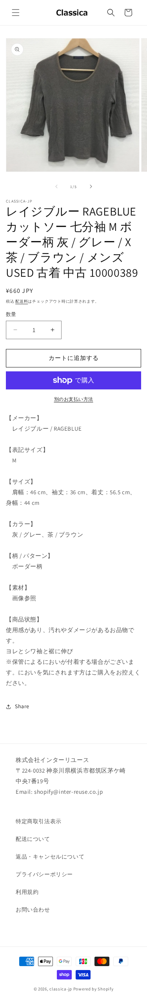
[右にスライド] (91, 186)
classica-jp (60, 989)
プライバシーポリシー (44, 874)
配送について (33, 838)
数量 (11, 314)
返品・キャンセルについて (50, 856)
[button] (15, 12)
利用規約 (27, 891)
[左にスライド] (56, 186)
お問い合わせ (33, 909)
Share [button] (22, 706)
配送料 (21, 301)
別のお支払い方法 (73, 399)
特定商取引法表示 (39, 821)
